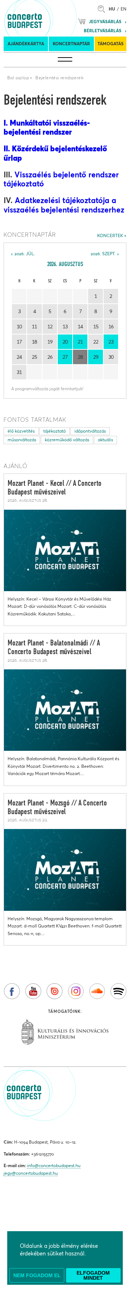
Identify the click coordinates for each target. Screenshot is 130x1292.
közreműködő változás (67, 439)
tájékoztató (54, 431)
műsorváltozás (22, 439)
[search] (103, 9)
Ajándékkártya (26, 43)
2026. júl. (24, 253)
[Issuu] (54, 991)
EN (123, 9)
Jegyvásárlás (105, 21)
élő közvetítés (21, 431)
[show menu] (65, 59)
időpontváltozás (90, 431)
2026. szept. (103, 253)
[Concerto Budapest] (49, 18)
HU (112, 9)
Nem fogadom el (37, 1275)
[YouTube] (33, 991)
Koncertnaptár (71, 43)
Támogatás (111, 43)
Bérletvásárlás (102, 30)
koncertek (110, 235)
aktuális (105, 439)
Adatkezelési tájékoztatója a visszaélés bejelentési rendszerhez (64, 205)
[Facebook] (12, 991)
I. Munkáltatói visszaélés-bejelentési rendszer (47, 127)
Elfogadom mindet (93, 1275)
